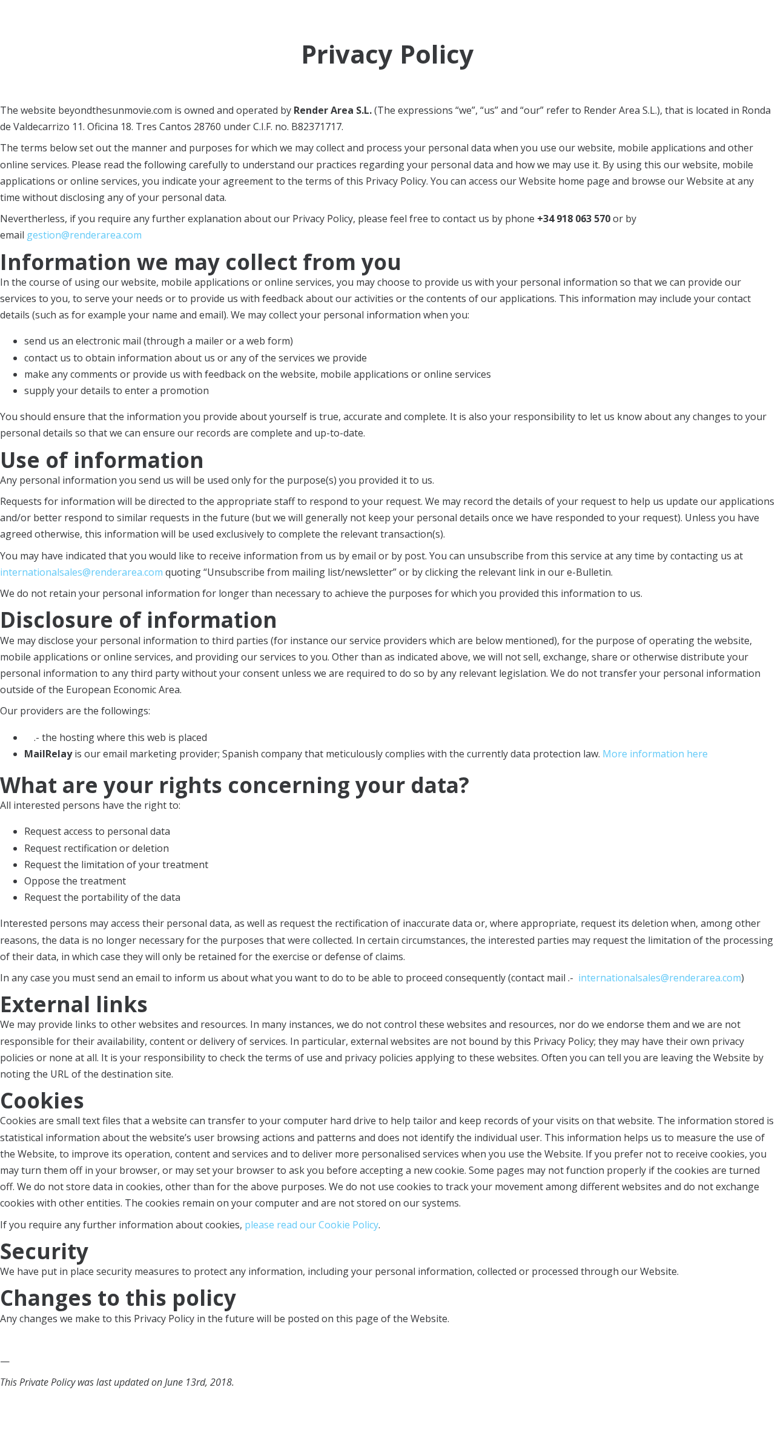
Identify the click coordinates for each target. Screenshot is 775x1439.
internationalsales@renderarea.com (81, 572)
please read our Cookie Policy (311, 1224)
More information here (655, 753)
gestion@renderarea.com (84, 235)
